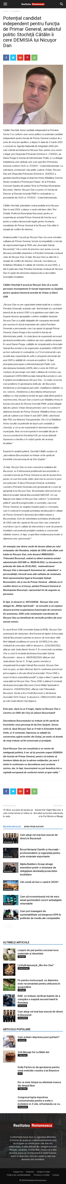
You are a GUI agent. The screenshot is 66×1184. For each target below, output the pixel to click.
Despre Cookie (43, 1171)
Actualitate (16, 11)
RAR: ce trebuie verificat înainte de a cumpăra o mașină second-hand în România (39, 999)
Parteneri (30, 1171)
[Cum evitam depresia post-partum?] (9, 1041)
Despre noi (18, 1171)
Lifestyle (22, 956)
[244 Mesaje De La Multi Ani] (9, 1056)
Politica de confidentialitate (19, 1175)
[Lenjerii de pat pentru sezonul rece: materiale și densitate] (9, 955)
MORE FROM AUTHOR (34, 827)
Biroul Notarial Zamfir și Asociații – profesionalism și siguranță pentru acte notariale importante (40, 853)
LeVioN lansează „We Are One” (36, 965)
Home (5, 11)
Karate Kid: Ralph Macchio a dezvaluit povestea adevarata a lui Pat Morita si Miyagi (48, 813)
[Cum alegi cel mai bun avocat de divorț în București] (10, 838)
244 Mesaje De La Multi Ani (33, 1052)
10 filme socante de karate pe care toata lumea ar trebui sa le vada (18, 813)
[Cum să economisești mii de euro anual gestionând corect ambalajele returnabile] (10, 900)
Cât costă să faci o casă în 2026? (39, 881)
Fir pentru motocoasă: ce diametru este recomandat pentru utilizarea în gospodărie (39, 983)
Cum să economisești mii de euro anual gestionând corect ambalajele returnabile (41, 900)
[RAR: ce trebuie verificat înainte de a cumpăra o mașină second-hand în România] (9, 1000)
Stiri (20, 1073)
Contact (55, 1175)
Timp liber (23, 1055)
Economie (22, 1006)
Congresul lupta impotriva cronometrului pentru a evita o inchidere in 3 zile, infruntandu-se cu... (40, 1100)
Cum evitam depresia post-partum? (38, 1037)
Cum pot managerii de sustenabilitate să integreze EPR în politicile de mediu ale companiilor (40, 915)
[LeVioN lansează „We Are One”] (9, 970)
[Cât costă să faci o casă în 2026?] (10, 885)
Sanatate (22, 1040)
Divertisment (24, 968)
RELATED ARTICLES (12, 827)
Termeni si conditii (41, 1175)
